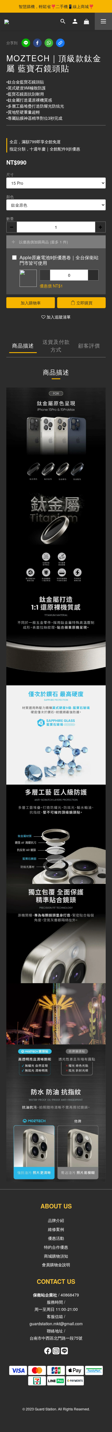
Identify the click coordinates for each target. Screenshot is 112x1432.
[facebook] (37, 43)
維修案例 (56, 1229)
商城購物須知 (56, 1256)
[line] (26, 43)
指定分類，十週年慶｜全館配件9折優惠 (44, 149)
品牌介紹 (56, 1220)
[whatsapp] (49, 43)
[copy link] (60, 43)
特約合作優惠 (56, 1247)
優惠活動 (56, 1238)
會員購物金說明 (56, 1264)
